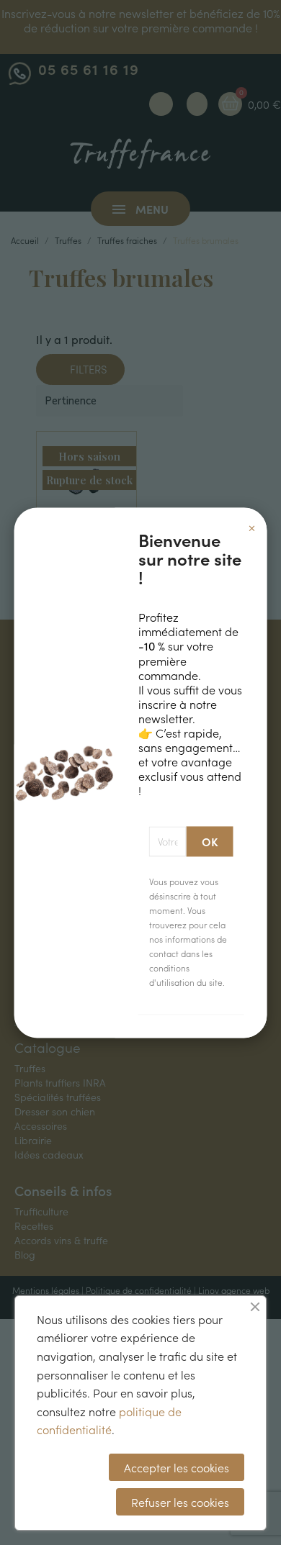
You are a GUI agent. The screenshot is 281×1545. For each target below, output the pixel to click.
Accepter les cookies (176, 1467)
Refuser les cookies (180, 1502)
